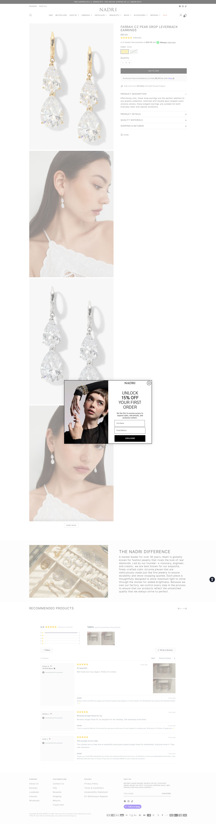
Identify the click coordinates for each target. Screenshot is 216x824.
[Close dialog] (149, 383)
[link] (130, 383)
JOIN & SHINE (130, 438)
